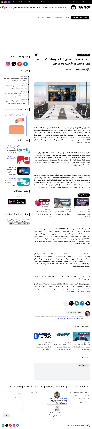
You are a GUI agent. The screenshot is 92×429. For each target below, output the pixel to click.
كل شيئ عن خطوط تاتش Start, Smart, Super (10, 183)
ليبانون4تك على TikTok (80, 395)
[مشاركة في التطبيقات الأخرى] (66, 303)
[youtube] (2, 2)
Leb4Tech (70, 425)
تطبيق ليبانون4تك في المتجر (79, 398)
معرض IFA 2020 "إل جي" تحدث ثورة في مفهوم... (62, 213)
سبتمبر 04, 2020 (11, 146)
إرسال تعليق (83, 365)
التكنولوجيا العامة (26, 7)
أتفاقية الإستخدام (41, 2)
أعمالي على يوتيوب (11, 7)
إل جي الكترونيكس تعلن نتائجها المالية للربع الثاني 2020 (43, 214)
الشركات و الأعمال (84, 55)
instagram (77, 319)
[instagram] (5, 2)
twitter (71, 319)
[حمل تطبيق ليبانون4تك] (16, 205)
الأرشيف (19, 2)
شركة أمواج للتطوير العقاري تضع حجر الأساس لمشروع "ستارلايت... (15, 79)
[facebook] (9, 2)
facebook (60, 319)
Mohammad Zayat (81, 69)
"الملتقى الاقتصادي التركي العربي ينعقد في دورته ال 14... (53, 17)
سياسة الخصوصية (29, 2)
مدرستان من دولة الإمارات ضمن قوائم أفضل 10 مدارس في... (15, 95)
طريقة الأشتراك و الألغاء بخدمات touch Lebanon (10, 150)
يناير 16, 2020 (12, 178)
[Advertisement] (46, 37)
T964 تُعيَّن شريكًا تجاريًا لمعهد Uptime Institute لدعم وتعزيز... (82, 347)
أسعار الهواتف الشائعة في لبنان (81, 2)
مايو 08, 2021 (12, 167)
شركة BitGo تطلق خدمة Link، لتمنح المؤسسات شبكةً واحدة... (43, 347)
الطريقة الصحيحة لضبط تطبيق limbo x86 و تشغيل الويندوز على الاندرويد (10, 172)
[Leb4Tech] (80, 8)
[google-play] (3, 425)
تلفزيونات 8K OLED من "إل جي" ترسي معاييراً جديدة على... (82, 214)
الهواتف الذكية (62, 7)
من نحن (13, 2)
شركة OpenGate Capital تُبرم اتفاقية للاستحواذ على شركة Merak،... (62, 347)
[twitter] (14, 64)
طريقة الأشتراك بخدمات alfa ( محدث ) (10, 161)
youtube (66, 319)
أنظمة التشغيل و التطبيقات (45, 7)
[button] (82, 303)
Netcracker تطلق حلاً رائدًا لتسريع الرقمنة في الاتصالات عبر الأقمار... (16, 102)
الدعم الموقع (83, 402)
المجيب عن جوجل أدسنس (63, 2)
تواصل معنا (51, 2)
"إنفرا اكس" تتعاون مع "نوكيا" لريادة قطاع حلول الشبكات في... (16, 87)
